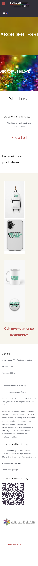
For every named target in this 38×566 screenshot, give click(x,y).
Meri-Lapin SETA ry (15, 544)
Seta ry (27, 555)
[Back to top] (19, 536)
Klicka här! (19, 137)
